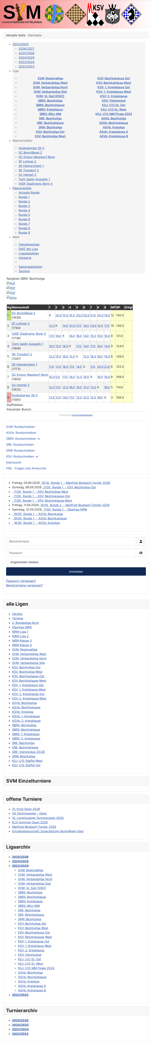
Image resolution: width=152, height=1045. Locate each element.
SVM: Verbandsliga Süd (50, 91)
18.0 (58, 336)
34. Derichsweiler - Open (29, 813)
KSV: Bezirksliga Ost (50, 132)
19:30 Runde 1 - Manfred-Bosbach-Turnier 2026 (75, 483)
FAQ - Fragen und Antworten (26, 468)
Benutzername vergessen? (24, 585)
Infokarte (25, 258)
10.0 (52, 377)
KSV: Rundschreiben (20, 456)
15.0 (65, 315)
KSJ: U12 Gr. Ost (113, 105)
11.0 (51, 366)
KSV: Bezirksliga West (50, 136)
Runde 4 (24, 210)
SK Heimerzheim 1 (31, 166)
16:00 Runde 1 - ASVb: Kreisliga (36, 523)
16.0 (79, 336)
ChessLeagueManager (82, 415)
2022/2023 (26, 66)
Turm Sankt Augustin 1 (34, 179)
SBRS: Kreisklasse (50, 109)
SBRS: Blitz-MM (50, 114)
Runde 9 (24, 232)
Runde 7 (24, 224)
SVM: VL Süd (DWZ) (50, 96)
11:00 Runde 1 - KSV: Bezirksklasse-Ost (41, 496)
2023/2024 (21, 44)
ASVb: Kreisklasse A (113, 132)
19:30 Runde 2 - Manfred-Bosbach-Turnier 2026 (74, 505)
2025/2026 (26, 53)
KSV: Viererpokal (113, 100)
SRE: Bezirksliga (50, 118)
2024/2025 (26, 57)
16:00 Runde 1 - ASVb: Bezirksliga (37, 514)
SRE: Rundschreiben (20, 444)
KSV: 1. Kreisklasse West (113, 91)
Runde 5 (24, 215)
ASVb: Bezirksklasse (113, 123)
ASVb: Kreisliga (114, 127)
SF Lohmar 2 (27, 161)
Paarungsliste (22, 188)
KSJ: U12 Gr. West (113, 109)
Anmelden (76, 571)
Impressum (13, 462)
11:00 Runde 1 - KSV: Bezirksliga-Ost (69, 487)
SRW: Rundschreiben (20, 450)
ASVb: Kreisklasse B (114, 136)
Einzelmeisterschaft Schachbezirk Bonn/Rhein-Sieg (47, 831)
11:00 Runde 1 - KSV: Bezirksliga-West (40, 491)
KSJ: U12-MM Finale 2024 (113, 114)
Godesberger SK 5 (31, 148)
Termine (24, 271)
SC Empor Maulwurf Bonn (37, 157)
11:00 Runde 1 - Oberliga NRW (64, 509)
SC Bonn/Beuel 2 (30, 152)
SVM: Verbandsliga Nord (50, 87)
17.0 (78, 326)
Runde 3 (24, 206)
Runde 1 (24, 197)
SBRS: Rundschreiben (21, 438)
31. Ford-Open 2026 (26, 809)
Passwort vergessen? (21, 581)
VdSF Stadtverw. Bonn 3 (35, 183)
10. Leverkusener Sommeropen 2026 (38, 818)
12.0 (52, 326)
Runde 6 (24, 219)
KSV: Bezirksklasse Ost (113, 78)
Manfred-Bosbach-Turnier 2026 (34, 827)
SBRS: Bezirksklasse (50, 105)
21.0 (93, 315)
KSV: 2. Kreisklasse (113, 96)
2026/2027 (26, 48)
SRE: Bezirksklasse (50, 123)
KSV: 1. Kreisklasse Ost (114, 87)
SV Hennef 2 (27, 175)
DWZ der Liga (28, 249)
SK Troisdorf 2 (29, 170)
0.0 (57, 377)
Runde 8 (24, 228)
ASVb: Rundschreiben (21, 433)
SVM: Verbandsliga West (50, 83)
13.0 (58, 366)
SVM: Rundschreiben (20, 427)
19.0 (107, 315)
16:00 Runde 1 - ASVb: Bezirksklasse (39, 518)
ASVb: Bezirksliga (113, 118)
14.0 (65, 326)
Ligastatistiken (29, 253)
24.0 (93, 326)
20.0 (58, 315)
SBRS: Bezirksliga (50, 100)
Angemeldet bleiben (25, 562)
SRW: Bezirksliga (50, 127)
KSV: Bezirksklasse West (113, 83)
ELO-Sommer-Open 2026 (30, 822)
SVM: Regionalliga (50, 78)
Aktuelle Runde (29, 192)
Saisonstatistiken (30, 267)
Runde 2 (24, 201)
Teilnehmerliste (29, 244)
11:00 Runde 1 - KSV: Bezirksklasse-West (42, 500)
